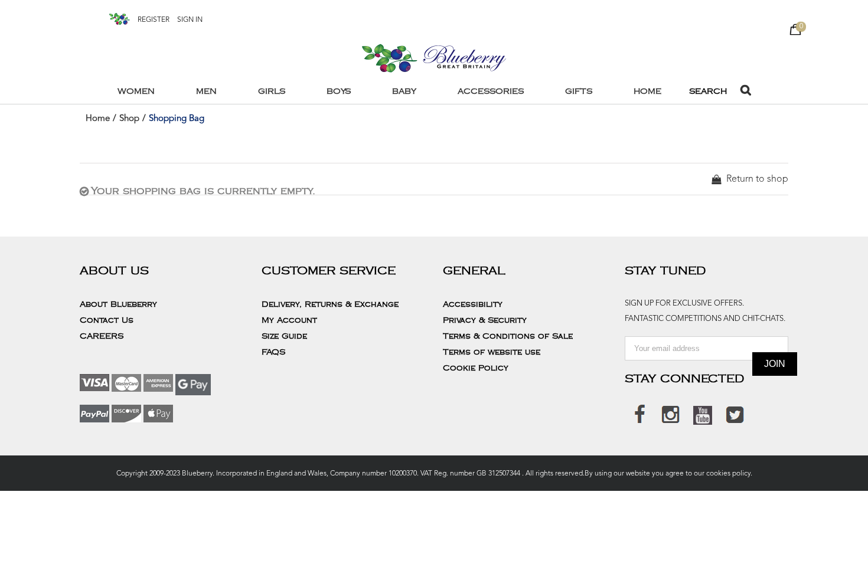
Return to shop (757, 179)
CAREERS (101, 336)
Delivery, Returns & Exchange (330, 304)
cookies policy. (728, 473)
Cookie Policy (475, 368)
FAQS (273, 352)
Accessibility (472, 304)
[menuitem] (143, 91)
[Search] (745, 91)
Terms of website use (491, 352)
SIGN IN (190, 20)
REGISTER (153, 20)
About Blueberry (118, 304)
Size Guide (284, 336)
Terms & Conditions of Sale (508, 336)
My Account (289, 320)
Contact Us (106, 320)
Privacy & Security (485, 320)
